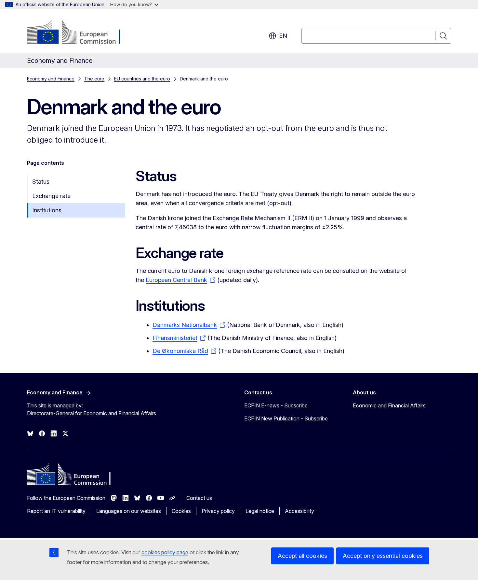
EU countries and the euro (142, 78)
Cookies (181, 511)
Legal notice (260, 511)
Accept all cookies (302, 555)
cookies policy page (164, 552)
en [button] (283, 35)
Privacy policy (218, 511)
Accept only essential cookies (383, 555)
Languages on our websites (128, 511)
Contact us (199, 498)
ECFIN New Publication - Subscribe (286, 418)
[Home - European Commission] (79, 33)
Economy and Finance (50, 78)
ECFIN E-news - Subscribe (276, 405)
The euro (94, 78)
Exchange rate (51, 195)
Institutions (46, 210)
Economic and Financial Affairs (389, 405)
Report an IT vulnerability (56, 511)
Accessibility (299, 511)
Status (40, 181)
